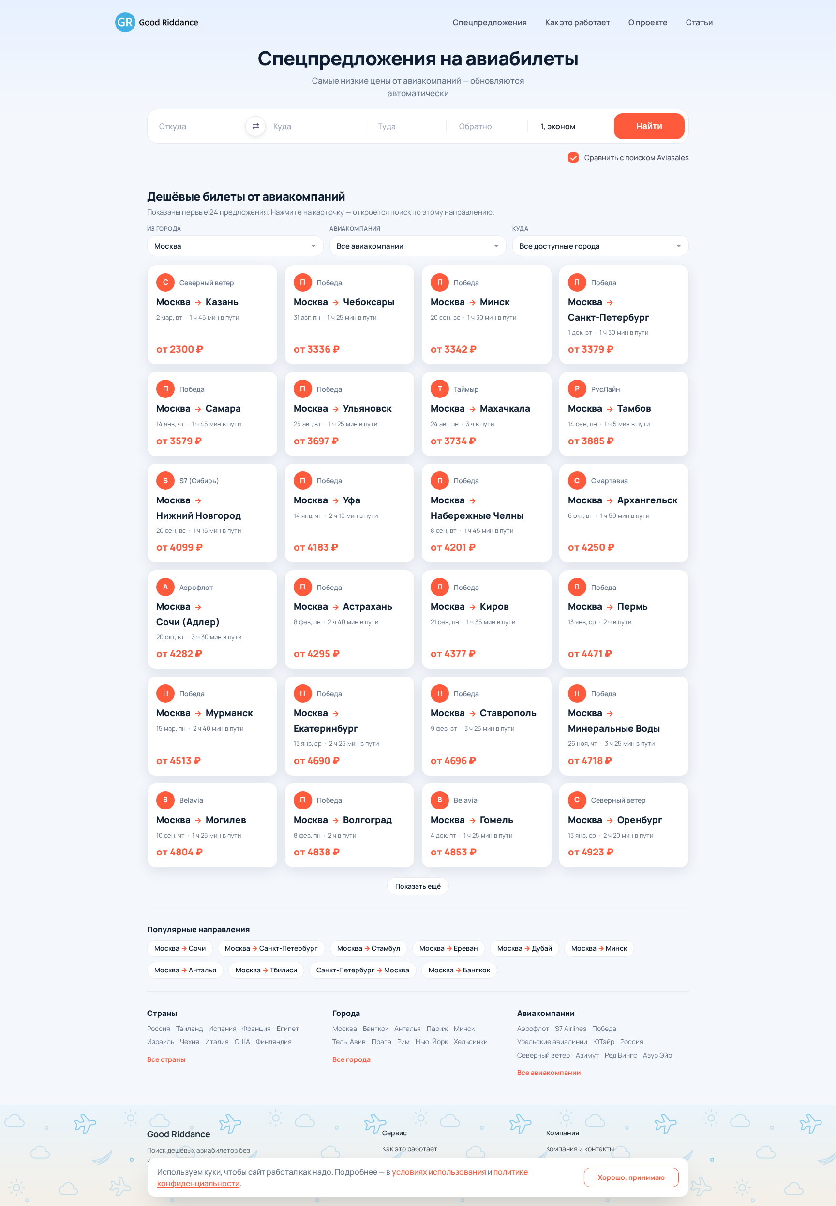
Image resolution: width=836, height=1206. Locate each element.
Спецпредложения (490, 22)
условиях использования (439, 1171)
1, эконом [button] (557, 126)
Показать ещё (418, 886)
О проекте (648, 22)
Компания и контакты (580, 1148)
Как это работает (577, 22)
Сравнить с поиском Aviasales (636, 157)
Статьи (699, 22)
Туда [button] (387, 126)
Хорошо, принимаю (631, 1177)
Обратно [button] (475, 126)
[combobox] (198, 126)
